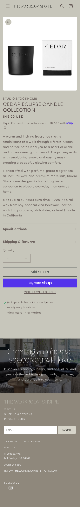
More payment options (40, 292)
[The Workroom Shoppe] (31, 402)
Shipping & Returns (19, 242)
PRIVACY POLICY (14, 419)
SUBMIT (66, 429)
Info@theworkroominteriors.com (30, 470)
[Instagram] (10, 488)
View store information (24, 312)
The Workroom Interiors (22, 441)
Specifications (15, 229)
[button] (7, 6)
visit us (9, 409)
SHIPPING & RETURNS (18, 414)
